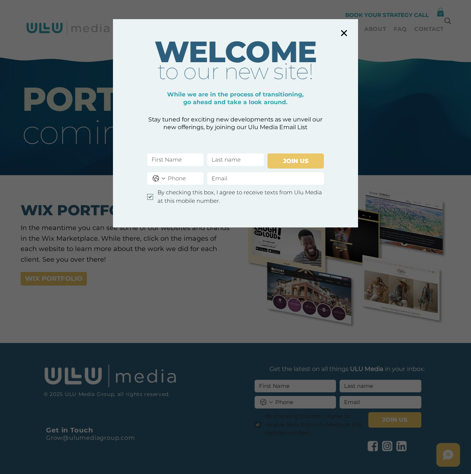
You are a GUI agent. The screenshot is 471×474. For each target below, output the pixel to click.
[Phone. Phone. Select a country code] (159, 178)
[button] (344, 33)
